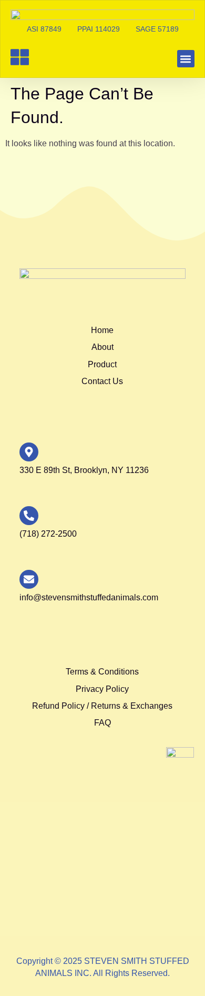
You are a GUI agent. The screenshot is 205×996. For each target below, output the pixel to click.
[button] (185, 58)
